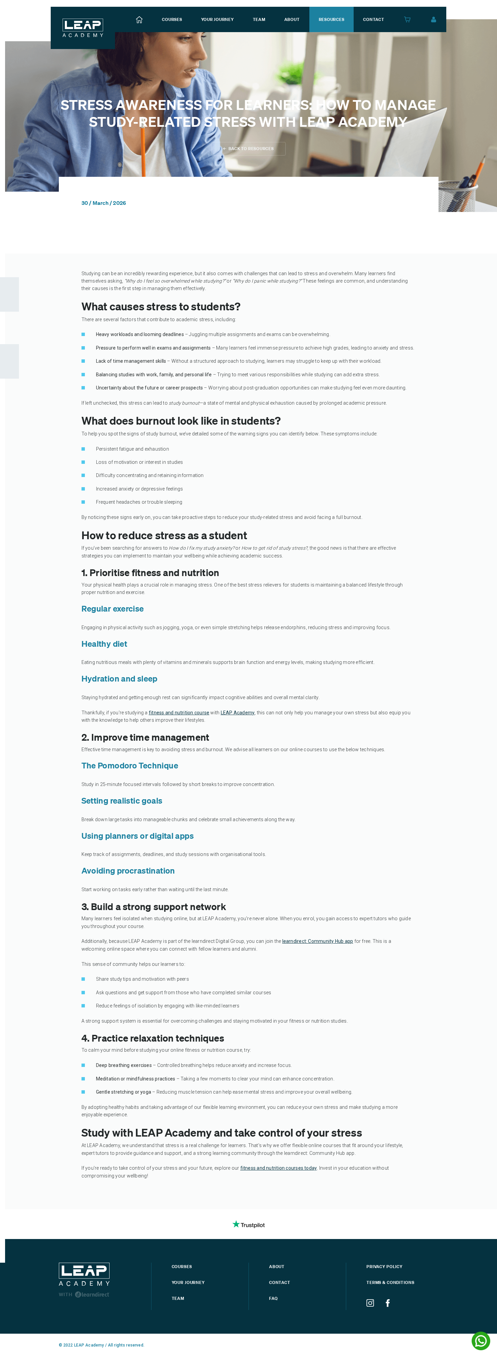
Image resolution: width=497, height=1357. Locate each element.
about (292, 19)
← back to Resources (248, 148)
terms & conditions (390, 1282)
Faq (273, 1298)
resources (332, 19)
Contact (279, 1282)
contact (373, 19)
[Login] (433, 19)
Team (178, 1298)
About (277, 1266)
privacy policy (384, 1266)
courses (172, 19)
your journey (217, 19)
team (259, 19)
